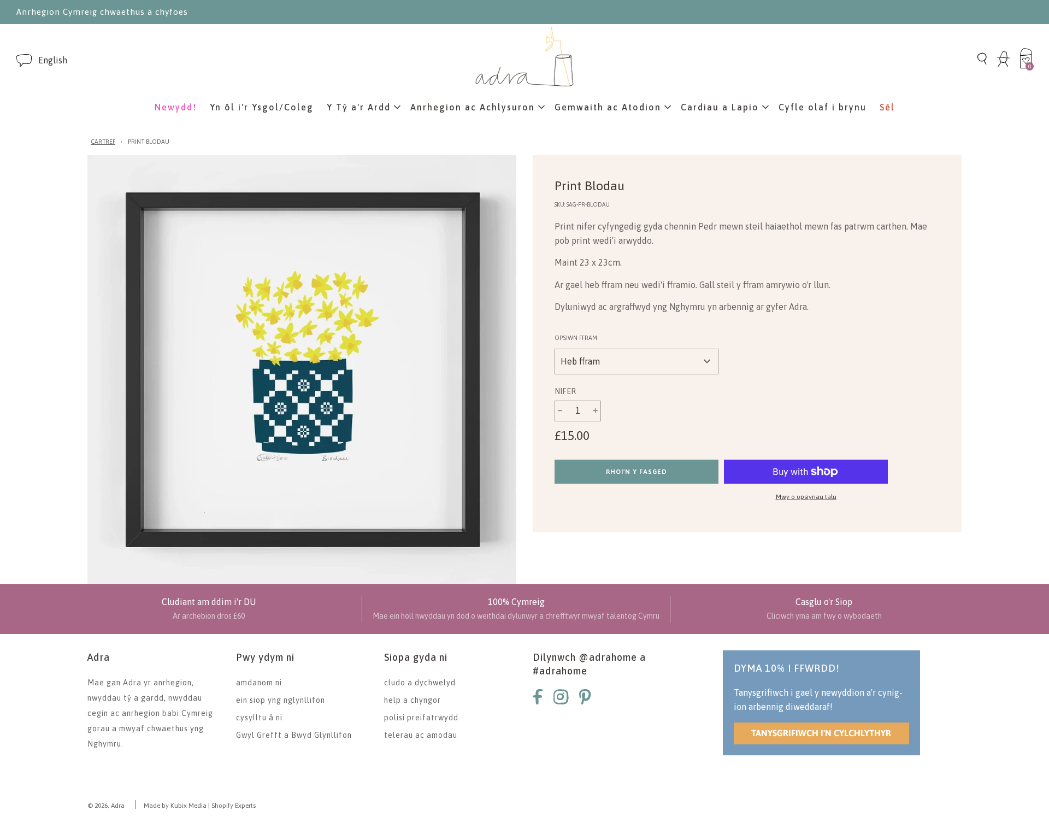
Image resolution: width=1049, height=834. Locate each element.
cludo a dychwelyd (420, 682)
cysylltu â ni (259, 717)
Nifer (565, 391)
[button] (53, 60)
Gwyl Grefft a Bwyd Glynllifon (294, 735)
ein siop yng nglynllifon (280, 700)
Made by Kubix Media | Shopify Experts (200, 805)
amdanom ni (259, 682)
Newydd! (176, 107)
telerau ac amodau (420, 735)
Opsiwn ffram (576, 337)
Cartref (103, 141)
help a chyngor (412, 700)
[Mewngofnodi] (1003, 65)
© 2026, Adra (106, 805)
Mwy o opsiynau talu (806, 497)
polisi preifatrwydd (421, 717)
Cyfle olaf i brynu (823, 107)
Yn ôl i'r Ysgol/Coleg (262, 107)
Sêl (887, 107)
